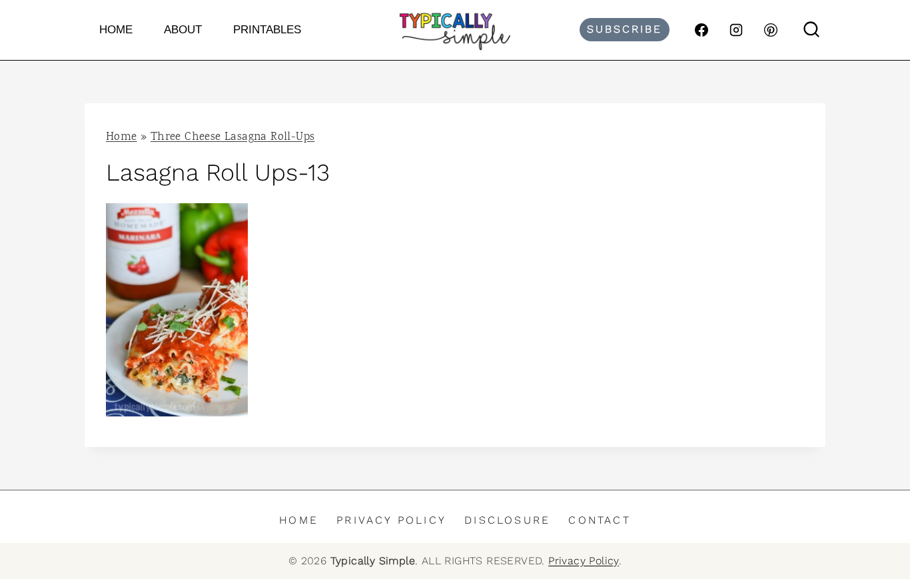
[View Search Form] (811, 30)
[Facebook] (701, 30)
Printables (267, 29)
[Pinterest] (770, 30)
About (183, 29)
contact (599, 520)
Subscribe (624, 29)
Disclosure (507, 520)
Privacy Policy (391, 520)
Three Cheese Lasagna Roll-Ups (233, 137)
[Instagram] (736, 30)
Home (116, 29)
